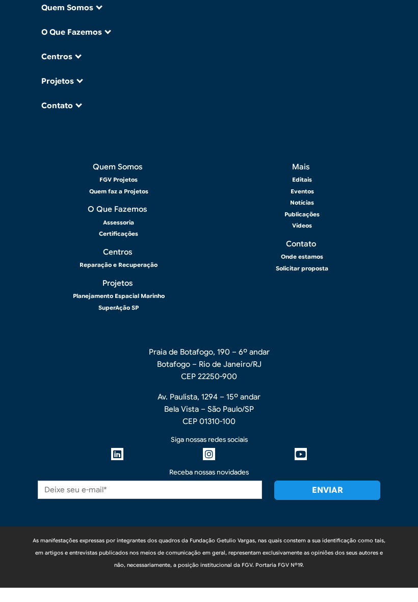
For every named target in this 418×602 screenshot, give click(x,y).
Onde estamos (302, 256)
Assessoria (118, 222)
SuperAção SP (118, 307)
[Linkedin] (117, 454)
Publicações (302, 214)
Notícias (302, 202)
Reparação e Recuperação (119, 264)
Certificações (118, 233)
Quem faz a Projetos (118, 191)
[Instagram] (209, 454)
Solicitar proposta (302, 268)
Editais (302, 179)
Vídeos (302, 225)
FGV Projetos (118, 179)
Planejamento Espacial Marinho (119, 295)
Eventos (302, 191)
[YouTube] (301, 454)
